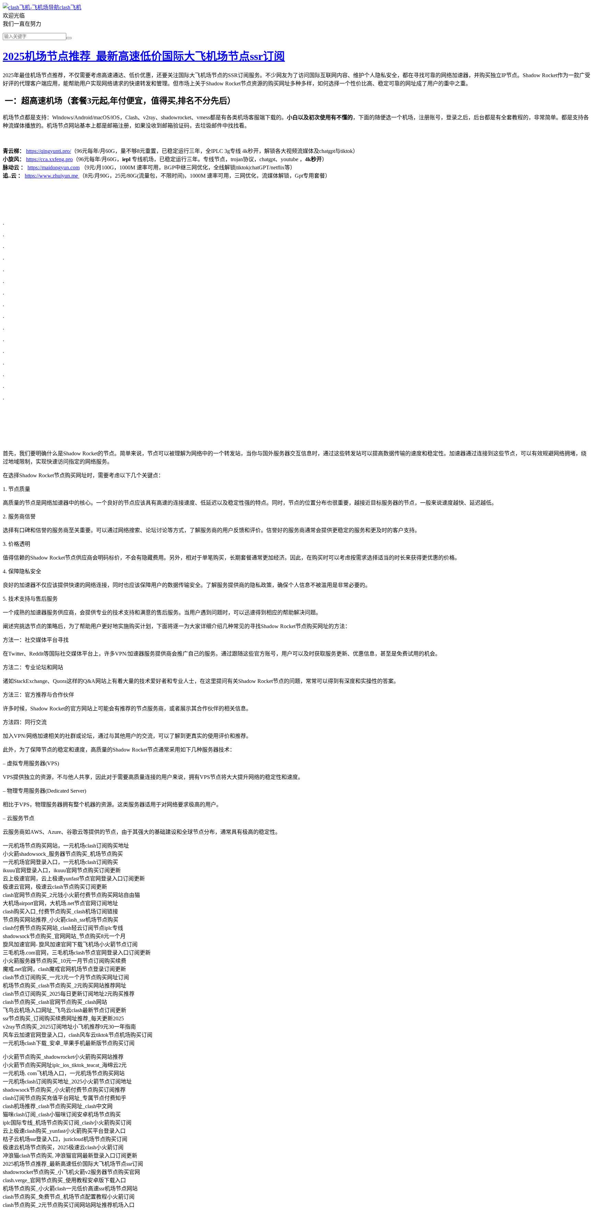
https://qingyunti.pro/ (48, 151)
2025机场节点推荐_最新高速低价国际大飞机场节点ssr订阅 (144, 56)
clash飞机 (70, 7)
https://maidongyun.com (53, 167)
